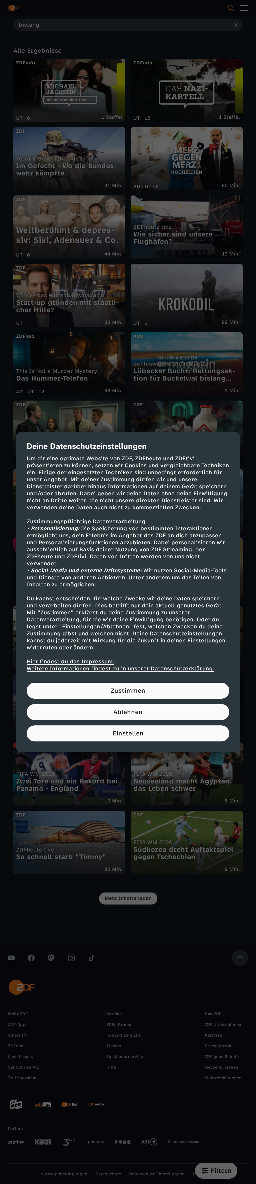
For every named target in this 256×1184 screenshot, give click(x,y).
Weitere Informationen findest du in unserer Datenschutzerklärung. (120, 668)
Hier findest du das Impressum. (70, 661)
